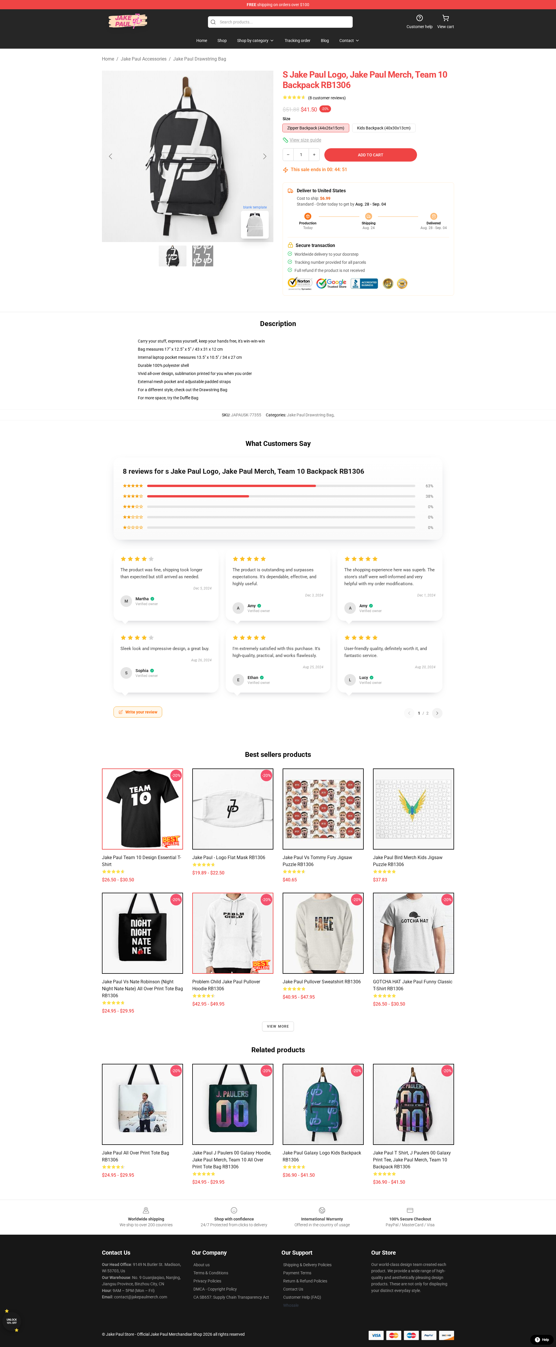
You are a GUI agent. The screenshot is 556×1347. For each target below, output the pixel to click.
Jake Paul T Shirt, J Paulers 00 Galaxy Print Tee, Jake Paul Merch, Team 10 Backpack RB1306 (412, 1160)
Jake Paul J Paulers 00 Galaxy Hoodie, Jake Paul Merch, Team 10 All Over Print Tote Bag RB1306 (231, 1160)
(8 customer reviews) (327, 98)
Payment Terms (297, 1273)
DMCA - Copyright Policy (215, 1289)
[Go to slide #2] (203, 256)
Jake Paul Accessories (144, 59)
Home (108, 59)
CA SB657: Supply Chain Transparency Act (231, 1297)
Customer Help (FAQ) (302, 1297)
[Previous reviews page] (409, 713)
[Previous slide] (111, 156)
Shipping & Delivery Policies (307, 1264)
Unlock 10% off (12, 1321)
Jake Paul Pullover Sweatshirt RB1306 (322, 981)
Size (286, 118)
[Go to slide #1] (172, 256)
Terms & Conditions (210, 1273)
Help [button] (545, 1340)
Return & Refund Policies (305, 1281)
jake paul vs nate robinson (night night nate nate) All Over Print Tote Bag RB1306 (142, 988)
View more (278, 1026)
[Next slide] (264, 156)
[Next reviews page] (437, 713)
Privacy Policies (207, 1281)
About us (201, 1264)
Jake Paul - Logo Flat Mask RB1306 (228, 857)
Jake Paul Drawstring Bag (199, 59)
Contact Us (293, 1289)
